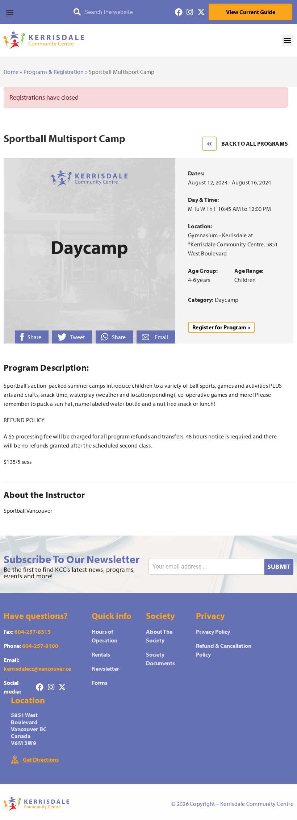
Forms (100, 682)
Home (11, 71)
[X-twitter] (201, 12)
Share (34, 337)
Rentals (101, 654)
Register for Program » (221, 327)
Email (161, 337)
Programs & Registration (54, 71)
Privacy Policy (213, 631)
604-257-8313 (32, 631)
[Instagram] (190, 12)
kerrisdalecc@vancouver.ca (37, 668)
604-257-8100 (40, 645)
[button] (33, 12)
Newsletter (105, 668)
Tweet (77, 337)
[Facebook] (179, 12)
